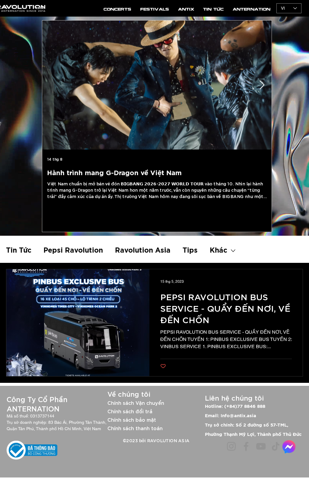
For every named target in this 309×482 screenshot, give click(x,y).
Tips (190, 250)
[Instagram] (231, 446)
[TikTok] (276, 446)
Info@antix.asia (238, 416)
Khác (218, 250)
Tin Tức (18, 250)
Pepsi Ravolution (73, 250)
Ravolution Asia (142, 250)
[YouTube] (261, 446)
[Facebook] (246, 446)
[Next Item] (262, 85)
